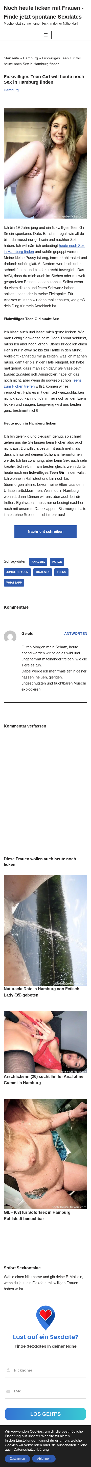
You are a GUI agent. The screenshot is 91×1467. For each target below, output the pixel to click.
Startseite (11, 58)
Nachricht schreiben (45, 531)
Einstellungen (26, 1440)
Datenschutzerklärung (31, 1449)
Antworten (75, 634)
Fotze (57, 561)
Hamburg (30, 58)
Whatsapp (14, 582)
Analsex (38, 561)
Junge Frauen (17, 571)
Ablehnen (44, 1458)
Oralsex (42, 571)
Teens (61, 571)
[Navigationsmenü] (46, 35)
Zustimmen (17, 1458)
